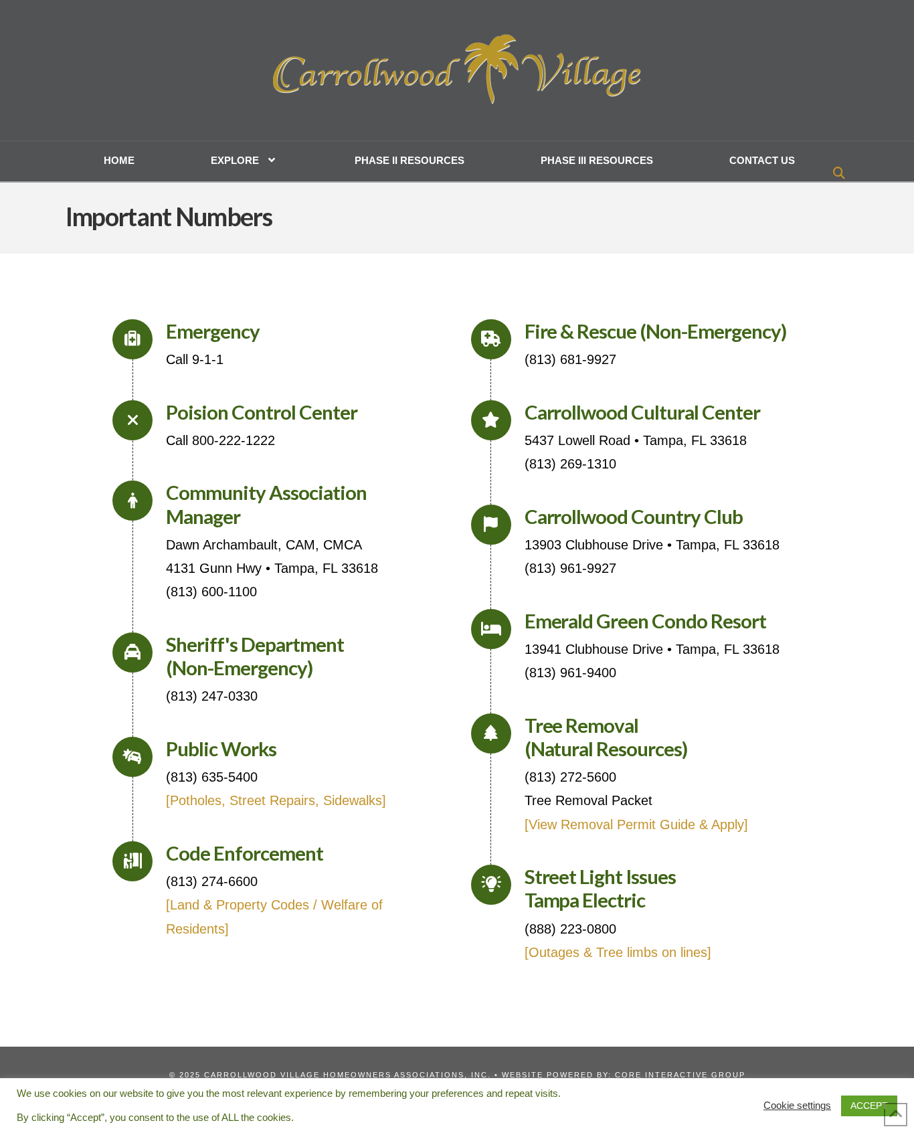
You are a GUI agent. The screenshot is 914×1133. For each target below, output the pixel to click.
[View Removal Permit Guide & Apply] (636, 824)
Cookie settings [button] (797, 1105)
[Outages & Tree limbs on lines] (618, 952)
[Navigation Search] (840, 174)
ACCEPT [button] (869, 1105)
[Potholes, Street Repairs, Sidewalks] (276, 800)
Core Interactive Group (680, 1075)
